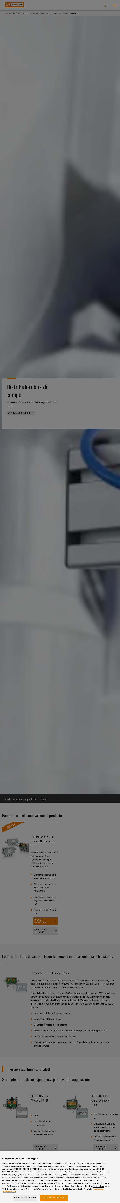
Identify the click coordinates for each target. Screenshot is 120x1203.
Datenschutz (9, 1191)
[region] (60, 1177)
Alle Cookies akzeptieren (53, 1197)
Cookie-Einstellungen (25, 1197)
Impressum (98, 1189)
